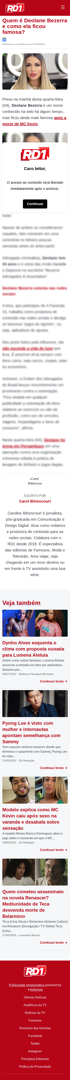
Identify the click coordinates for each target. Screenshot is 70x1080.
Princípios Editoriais (35, 1059)
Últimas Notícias (35, 997)
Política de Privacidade (35, 1066)
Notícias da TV (35, 1012)
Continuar (35, 204)
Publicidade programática (26, 985)
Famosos (35, 1020)
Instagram (35, 1051)
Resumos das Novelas (35, 1028)
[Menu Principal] (63, 8)
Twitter (35, 1043)
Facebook (35, 1035)
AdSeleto (36, 989)
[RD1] (14, 7)
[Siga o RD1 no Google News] (4, 39)
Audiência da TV (35, 1005)
